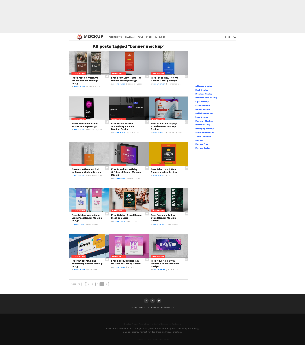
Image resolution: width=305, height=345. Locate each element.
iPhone (149, 37)
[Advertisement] (152, 16)
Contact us (144, 308)
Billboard (130, 37)
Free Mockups (115, 37)
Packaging (160, 37)
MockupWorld (167, 308)
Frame (140, 37)
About (134, 308)
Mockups (155, 308)
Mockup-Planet (79, 87)
